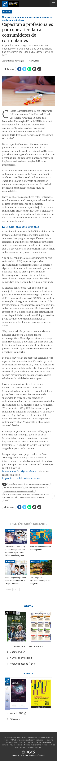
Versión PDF (16, 713)
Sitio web (14, 719)
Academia (7, 12)
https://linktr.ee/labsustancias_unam (21, 478)
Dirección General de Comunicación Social (28, 755)
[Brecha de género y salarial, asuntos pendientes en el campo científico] (16, 567)
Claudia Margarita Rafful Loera (35, 488)
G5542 (5, 501)
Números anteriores (20, 657)
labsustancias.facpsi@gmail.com (19, 471)
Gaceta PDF (15, 651)
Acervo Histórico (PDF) (21, 663)
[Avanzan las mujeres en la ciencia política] (41, 536)
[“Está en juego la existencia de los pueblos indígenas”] (41, 567)
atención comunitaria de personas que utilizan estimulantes (29, 484)
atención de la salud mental (12, 488)
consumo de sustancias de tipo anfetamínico (18, 491)
